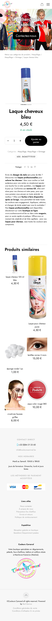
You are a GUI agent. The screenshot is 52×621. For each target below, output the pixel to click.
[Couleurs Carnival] (7, 4)
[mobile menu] (48, 4)
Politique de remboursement (26, 517)
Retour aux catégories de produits (17, 54)
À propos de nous (26, 509)
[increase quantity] (20, 141)
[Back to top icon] (26, 595)
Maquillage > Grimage (13, 57)
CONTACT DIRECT (26, 439)
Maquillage (36, 54)
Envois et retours (25, 514)
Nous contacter (26, 506)
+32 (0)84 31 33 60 (27, 444)
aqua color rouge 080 (37, 403)
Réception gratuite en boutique (26, 530)
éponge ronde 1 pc (15, 368)
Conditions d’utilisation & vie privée (26, 611)
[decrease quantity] (8, 141)
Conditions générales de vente (25, 608)
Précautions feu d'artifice (26, 511)
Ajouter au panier (36, 141)
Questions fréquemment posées (26, 532)
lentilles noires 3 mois (37, 355)
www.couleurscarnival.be (16, 213)
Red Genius (27, 604)
